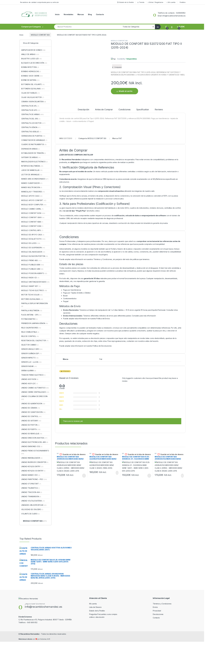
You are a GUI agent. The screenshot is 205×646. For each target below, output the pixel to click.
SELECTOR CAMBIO (30, 345)
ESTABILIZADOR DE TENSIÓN (33, 153)
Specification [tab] (142, 109)
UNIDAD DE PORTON (30, 425)
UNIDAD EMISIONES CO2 (31, 446)
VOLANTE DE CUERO (30, 514)
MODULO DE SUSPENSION (33, 248)
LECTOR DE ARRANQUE (31, 175)
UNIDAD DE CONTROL (31, 416)
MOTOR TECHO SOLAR (32, 295)
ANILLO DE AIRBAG (30, 54)
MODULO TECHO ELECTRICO (34, 290)
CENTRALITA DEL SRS (30, 119)
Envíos (155, 607)
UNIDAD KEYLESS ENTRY (32, 466)
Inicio (57, 14)
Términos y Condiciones (102, 259)
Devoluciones (158, 614)
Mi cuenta (171, 2)
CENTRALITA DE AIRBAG (32, 114)
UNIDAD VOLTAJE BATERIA (33, 501)
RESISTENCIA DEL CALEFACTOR (34, 341)
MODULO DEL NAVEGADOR (33, 252)
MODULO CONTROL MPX (32, 230)
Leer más (84, 476)
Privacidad (157, 611)
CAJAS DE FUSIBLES (30, 93)
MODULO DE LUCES (30, 243)
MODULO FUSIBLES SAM (32, 269)
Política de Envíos (103, 319)
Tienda (141, 2)
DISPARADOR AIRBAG (30, 149)
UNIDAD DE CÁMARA (30, 408)
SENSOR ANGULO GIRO (31, 349)
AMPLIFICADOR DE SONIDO (33, 50)
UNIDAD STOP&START (31, 484)
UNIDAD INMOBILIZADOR (31, 458)
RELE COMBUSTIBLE (30, 332)
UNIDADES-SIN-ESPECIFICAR (34, 505)
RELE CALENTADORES (31, 328)
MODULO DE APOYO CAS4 (32, 235)
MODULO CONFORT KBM (32, 222)
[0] (166, 27)
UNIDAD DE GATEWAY (31, 421)
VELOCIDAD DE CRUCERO (32, 509)
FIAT (120, 138)
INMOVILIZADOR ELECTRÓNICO (34, 162)
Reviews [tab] (159, 109)
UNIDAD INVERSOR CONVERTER (34, 462)
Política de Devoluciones (102, 346)
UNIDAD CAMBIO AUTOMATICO (35, 388)
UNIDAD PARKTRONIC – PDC (34, 479)
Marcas (80, 14)
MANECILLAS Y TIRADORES (33, 192)
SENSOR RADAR (29, 366)
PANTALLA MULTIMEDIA (31, 310)
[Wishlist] (171, 27)
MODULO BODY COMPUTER (33, 205)
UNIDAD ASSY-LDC (29, 383)
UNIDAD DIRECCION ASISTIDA (34, 438)
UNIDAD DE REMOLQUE (31, 434)
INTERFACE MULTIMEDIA (32, 166)
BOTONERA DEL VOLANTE (33, 84)
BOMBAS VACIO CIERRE (32, 76)
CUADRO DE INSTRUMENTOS (33, 144)
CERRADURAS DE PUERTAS (33, 136)
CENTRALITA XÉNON (30, 127)
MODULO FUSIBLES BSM (32, 265)
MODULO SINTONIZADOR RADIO (35, 282)
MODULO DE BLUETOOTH (33, 239)
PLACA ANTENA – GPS (31, 315)
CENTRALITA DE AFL (30, 106)
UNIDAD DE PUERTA (30, 429)
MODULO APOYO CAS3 (31, 196)
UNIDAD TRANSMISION (31, 496)
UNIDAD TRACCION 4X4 (31, 492)
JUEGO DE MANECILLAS (31, 170)
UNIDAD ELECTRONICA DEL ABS (34, 442)
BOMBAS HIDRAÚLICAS (31, 71)
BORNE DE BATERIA (30, 80)
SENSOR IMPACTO (29, 358)
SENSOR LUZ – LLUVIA (31, 362)
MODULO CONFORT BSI (40, 35)
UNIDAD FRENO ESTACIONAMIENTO (35, 452)
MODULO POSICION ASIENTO (34, 273)
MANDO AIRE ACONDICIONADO (34, 179)
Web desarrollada (25, 639)
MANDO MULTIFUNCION (31, 187)
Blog (90, 14)
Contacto (100, 14)
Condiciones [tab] (124, 109)
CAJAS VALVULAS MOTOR (32, 97)
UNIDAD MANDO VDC (30, 475)
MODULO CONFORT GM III (32, 217)
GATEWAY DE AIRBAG (31, 157)
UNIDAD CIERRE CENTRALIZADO (35, 392)
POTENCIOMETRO (29, 319)
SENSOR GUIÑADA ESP (31, 353)
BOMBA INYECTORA (30, 67)
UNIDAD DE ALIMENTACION (33, 404)
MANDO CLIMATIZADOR (31, 183)
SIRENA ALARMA (28, 371)
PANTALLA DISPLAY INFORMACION (34, 304)
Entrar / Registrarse (156, 2)
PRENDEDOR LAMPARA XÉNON (34, 323)
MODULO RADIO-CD (30, 278)
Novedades (68, 14)
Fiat (100, 359)
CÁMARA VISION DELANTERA (33, 102)
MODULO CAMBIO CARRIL (32, 209)
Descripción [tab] (83, 109)
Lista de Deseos (95, 607)
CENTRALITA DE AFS (30, 110)
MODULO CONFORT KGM (32, 226)
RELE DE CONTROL (30, 336)
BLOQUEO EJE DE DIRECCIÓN (34, 63)
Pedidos (183, 2)
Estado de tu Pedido (126, 2)
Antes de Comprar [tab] (104, 109)
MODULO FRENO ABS (31, 260)
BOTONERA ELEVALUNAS (33, 89)
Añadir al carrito (125, 91)
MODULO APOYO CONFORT (33, 200)
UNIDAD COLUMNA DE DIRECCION (34, 397)
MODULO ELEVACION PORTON (34, 256)
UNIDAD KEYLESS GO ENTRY (33, 471)
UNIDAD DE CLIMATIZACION (33, 412)
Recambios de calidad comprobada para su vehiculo (39, 2)
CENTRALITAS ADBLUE (31, 132)
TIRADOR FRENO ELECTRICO (33, 375)
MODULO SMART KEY (31, 286)
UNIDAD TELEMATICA (30, 488)
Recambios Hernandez (30, 634)
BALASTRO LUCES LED (31, 59)
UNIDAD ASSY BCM (29, 379)
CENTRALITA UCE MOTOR (33, 123)
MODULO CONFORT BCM (33, 213)
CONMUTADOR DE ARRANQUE (34, 140)
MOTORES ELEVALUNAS (32, 299)
